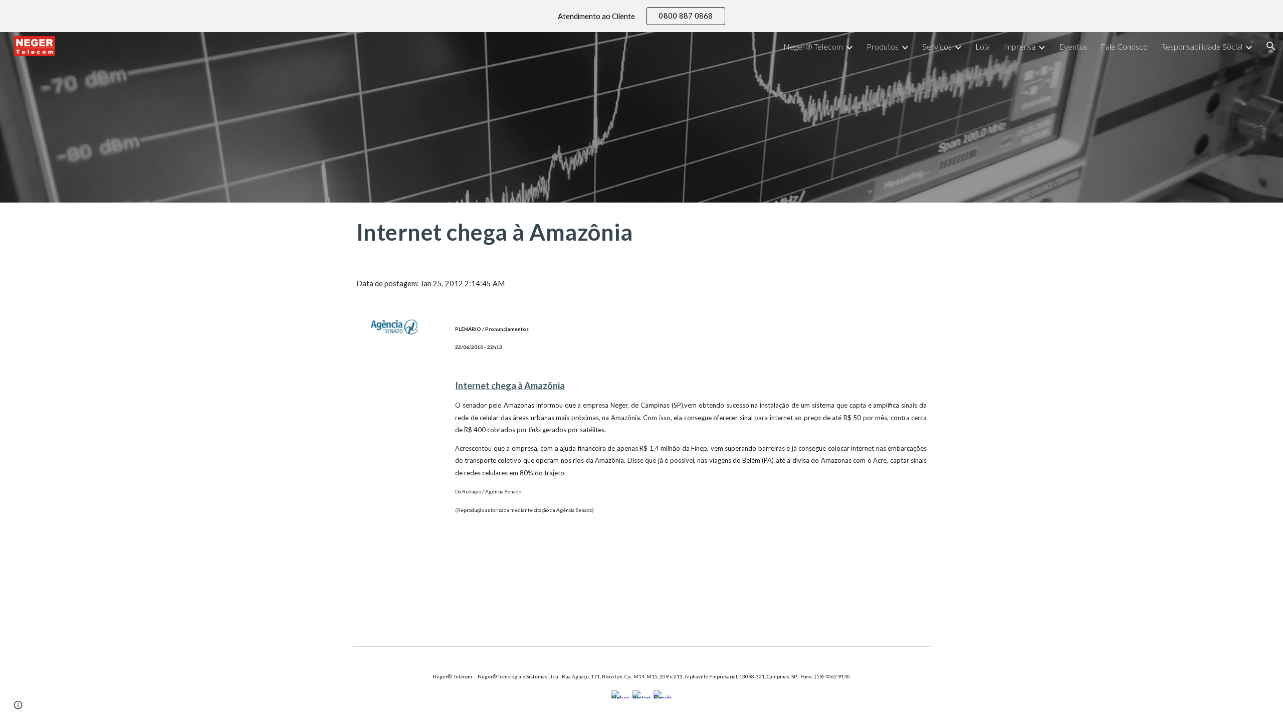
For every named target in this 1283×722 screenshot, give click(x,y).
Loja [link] (982, 46)
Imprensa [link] (1019, 46)
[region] (641, 16)
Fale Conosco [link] (1124, 46)
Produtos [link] (883, 46)
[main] (542, 232)
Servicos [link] (937, 46)
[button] (1271, 46)
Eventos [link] (1073, 46)
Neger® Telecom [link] (813, 46)
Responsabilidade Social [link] (1201, 46)
